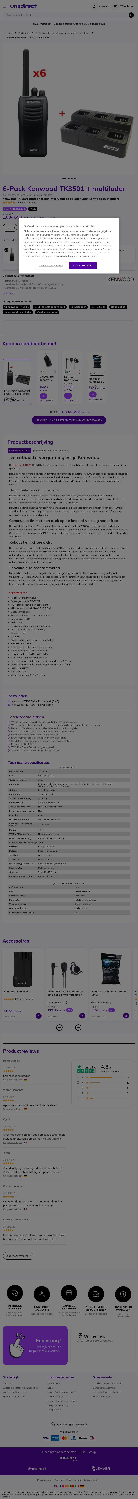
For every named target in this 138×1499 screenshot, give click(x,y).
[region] (69, 246)
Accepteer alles (83, 265)
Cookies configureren (51, 265)
